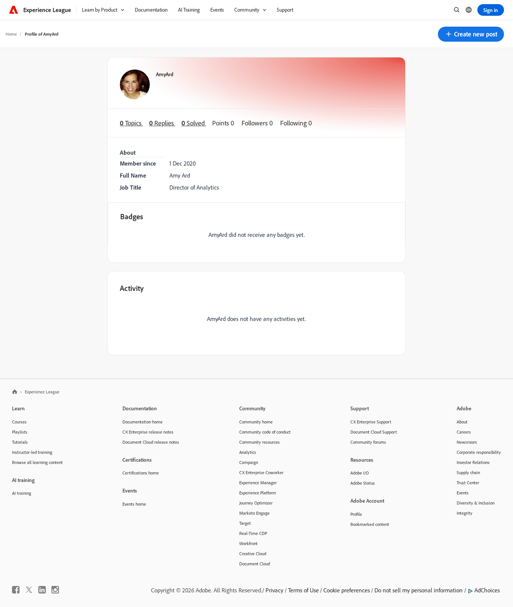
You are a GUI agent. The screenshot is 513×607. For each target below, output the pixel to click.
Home (11, 34)
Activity (132, 288)
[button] (471, 34)
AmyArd (165, 74)
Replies (162, 123)
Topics (131, 123)
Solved (193, 123)
